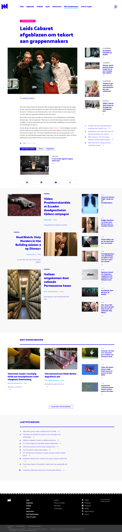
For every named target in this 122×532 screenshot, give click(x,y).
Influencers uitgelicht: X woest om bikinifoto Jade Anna (39, 440)
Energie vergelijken (20, 526)
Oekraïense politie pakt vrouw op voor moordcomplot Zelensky (42, 470)
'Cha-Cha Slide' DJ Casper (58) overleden (35, 450)
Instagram (87, 506)
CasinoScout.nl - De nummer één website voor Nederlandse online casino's (67, 529)
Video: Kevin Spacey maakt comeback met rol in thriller (39, 431)
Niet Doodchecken (71, 6)
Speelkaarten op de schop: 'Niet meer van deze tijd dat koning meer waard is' (100, 132)
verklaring (56, 128)
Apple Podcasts (89, 511)
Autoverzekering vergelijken (34, 526)
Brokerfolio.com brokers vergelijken (17, 529)
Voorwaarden (58, 508)
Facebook (87, 503)
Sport (48, 6)
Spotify (86, 508)
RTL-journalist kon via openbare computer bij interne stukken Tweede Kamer (44, 454)
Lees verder (88, 115)
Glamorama (57, 6)
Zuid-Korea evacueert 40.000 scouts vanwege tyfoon (39, 447)
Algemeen (30, 6)
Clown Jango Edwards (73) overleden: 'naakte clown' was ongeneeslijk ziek (45, 464)
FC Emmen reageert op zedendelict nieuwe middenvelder (40, 443)
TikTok (86, 514)
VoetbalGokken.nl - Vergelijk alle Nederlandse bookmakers (22, 530)
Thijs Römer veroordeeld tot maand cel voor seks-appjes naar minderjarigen (42, 435)
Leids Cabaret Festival (28, 149)
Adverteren (57, 506)
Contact (56, 500)
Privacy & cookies (59, 503)
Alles (22, 6)
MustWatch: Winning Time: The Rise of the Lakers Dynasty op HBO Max (45, 458)
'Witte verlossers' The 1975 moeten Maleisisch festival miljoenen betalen (99, 138)
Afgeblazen (50, 149)
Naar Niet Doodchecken (61, 406)
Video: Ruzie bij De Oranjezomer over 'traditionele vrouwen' (99, 144)
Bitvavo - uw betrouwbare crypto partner (37, 529)
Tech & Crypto (86, 6)
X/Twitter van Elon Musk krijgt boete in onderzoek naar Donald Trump (100, 127)
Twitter (86, 500)
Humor (41, 149)
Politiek (40, 6)
